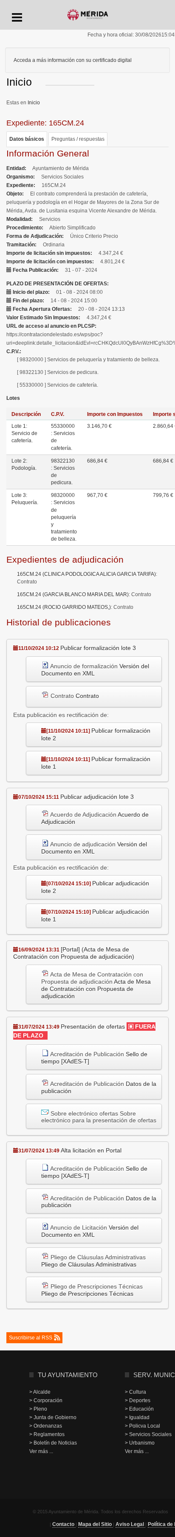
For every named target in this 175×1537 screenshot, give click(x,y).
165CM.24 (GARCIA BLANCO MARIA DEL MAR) (73, 594)
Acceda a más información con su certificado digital (73, 60)
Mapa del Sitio (95, 1524)
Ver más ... (41, 1451)
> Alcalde (40, 1392)
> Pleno (38, 1409)
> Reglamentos (47, 1434)
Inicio (34, 103)
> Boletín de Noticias (53, 1443)
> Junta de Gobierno (52, 1417)
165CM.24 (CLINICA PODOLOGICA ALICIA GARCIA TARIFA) (86, 574)
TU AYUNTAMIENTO (68, 1375)
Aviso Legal (130, 1524)
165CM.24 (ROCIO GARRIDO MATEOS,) (64, 607)
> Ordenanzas (45, 1426)
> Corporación (45, 1400)
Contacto (64, 1524)
